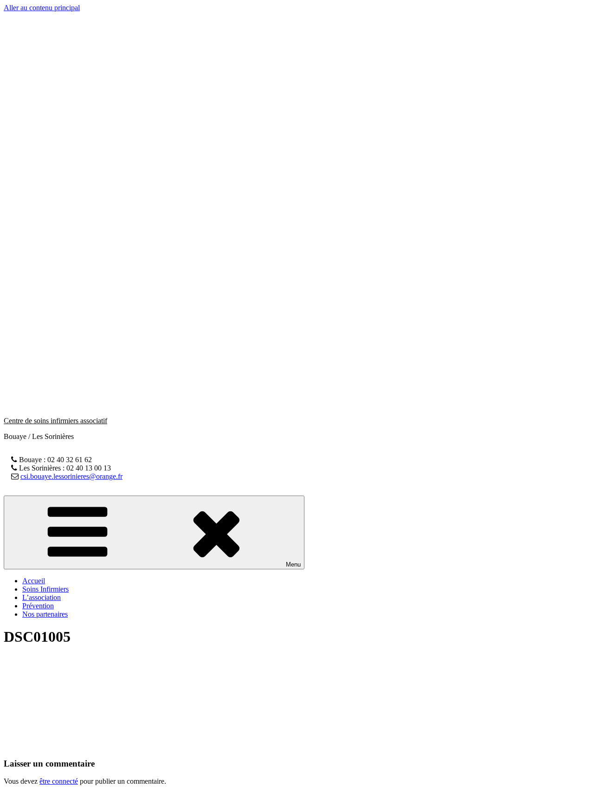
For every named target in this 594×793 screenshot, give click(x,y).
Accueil (33, 581)
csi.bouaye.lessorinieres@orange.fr (71, 476)
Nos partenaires (45, 614)
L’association (41, 597)
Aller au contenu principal (42, 8)
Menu (293, 564)
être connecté (58, 781)
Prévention (38, 606)
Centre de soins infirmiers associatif (55, 421)
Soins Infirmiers (45, 589)
